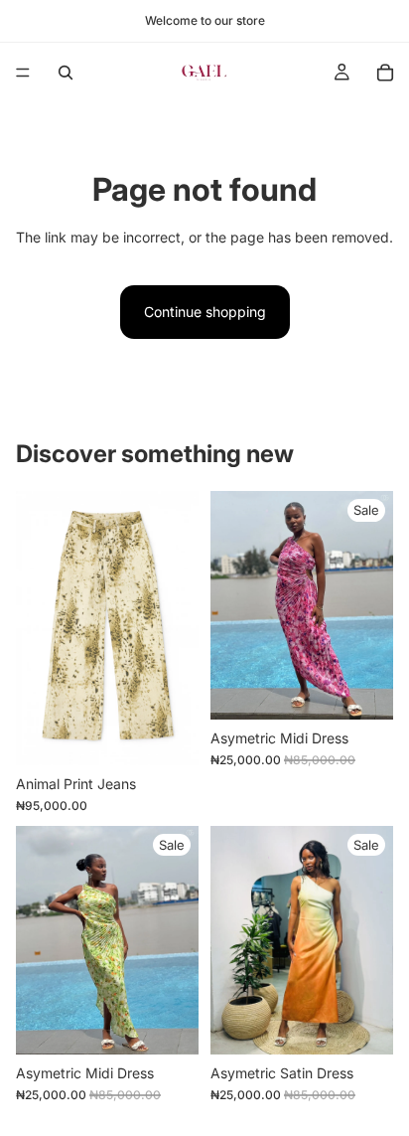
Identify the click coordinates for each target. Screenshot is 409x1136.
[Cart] (385, 72)
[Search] (65, 72)
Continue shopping (205, 311)
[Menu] (23, 72)
